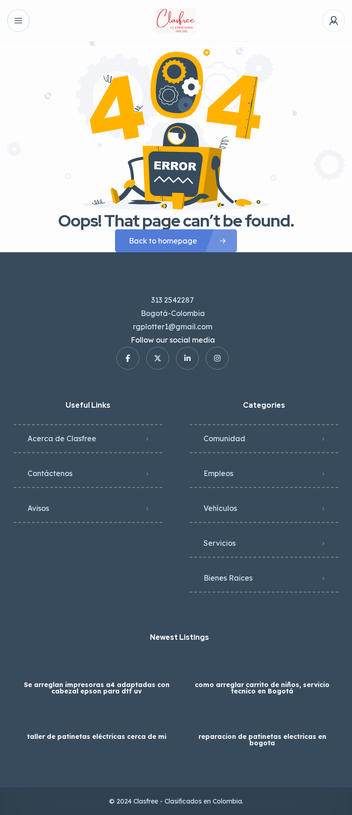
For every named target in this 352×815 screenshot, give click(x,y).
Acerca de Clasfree (62, 438)
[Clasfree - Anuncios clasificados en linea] (175, 20)
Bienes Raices (228, 577)
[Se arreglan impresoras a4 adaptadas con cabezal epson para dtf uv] (96, 666)
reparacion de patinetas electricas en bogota (262, 739)
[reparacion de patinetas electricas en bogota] (262, 718)
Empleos (218, 473)
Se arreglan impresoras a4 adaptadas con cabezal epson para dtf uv (97, 688)
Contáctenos (50, 473)
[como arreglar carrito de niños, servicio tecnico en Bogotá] (262, 666)
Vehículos (220, 508)
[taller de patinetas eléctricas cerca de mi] (96, 718)
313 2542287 (172, 300)
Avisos (38, 508)
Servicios (220, 543)
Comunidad (224, 438)
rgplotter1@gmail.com (172, 326)
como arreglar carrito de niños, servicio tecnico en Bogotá (262, 688)
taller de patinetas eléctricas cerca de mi (96, 736)
